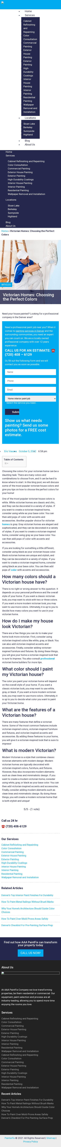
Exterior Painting (16, 175)
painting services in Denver (30, 330)
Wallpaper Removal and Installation (30, 108)
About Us (30, 144)
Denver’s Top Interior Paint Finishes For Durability (27, 1099)
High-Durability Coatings (28, 72)
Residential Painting (18, 190)
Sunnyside (28, 131)
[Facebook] (27, 1130)
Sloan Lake (29, 123)
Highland (28, 134)
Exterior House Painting (27, 54)
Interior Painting (16, 186)
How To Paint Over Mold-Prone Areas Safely (24, 1114)
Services (30, 15)
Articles (6, 284)
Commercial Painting (19, 168)
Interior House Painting (27, 83)
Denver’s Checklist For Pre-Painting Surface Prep (27, 1117)
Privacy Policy (30, 1141)
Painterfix (10, 1138)
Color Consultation (18, 165)
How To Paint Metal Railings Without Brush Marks (27, 1103)
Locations (30, 117)
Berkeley (27, 127)
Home (9, 151)
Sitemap (50, 1138)
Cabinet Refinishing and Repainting (26, 161)
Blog (8, 222)
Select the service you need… (21, 403)
